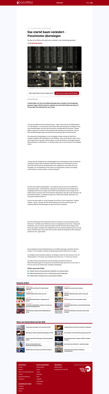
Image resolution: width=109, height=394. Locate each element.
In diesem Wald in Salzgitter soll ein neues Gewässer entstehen (45, 275)
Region (29, 28)
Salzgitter (38, 379)
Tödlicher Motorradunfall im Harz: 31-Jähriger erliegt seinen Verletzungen (48, 273)
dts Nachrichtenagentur (36, 43)
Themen (20, 374)
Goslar (38, 372)
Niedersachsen (58, 367)
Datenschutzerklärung (24, 376)
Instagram (21, 388)
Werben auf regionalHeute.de (26, 372)
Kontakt (20, 367)
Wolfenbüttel (39, 381)
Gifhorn (38, 369)
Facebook (21, 386)
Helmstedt (39, 374)
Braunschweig (40, 367)
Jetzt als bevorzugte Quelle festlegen (67, 93)
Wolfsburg (39, 383)
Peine (37, 376)
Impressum (21, 379)
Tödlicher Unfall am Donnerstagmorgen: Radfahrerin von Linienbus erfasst (48, 271)
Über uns (20, 369)
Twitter (20, 391)
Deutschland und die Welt (61, 369)
